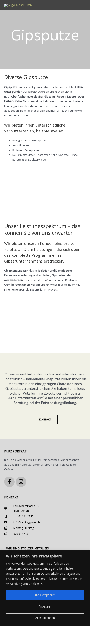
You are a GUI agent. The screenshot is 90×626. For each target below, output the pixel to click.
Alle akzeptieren (45, 595)
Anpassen (45, 606)
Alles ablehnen (45, 618)
